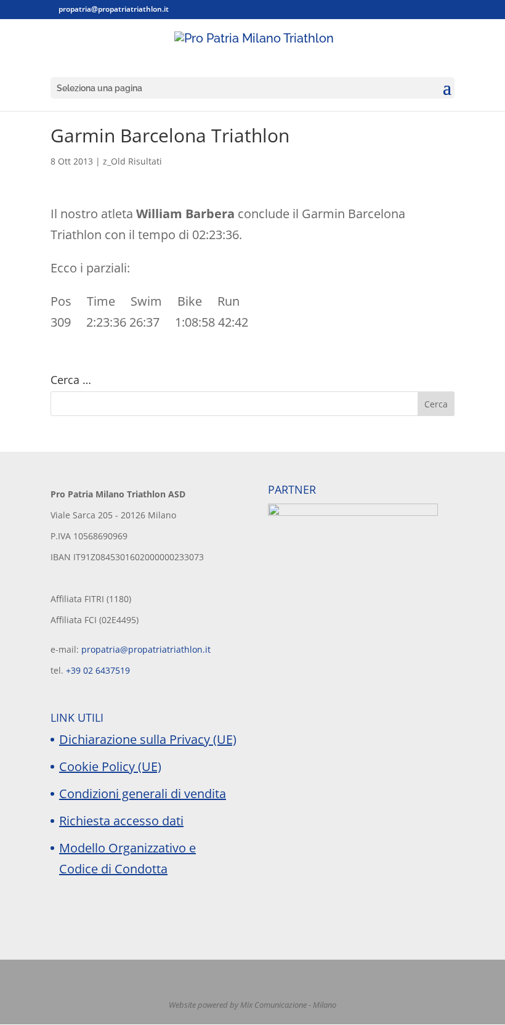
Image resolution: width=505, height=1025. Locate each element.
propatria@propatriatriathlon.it (146, 649)
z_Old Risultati (132, 161)
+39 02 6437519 (98, 670)
